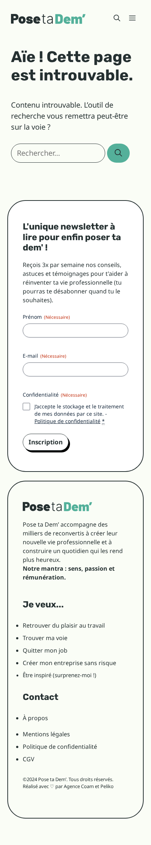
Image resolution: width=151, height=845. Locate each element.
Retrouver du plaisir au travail (64, 625)
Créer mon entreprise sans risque (69, 663)
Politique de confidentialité (67, 421)
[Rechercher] (118, 153)
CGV (28, 759)
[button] (117, 18)
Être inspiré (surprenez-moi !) (59, 675)
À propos (35, 718)
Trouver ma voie (45, 638)
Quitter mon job (45, 650)
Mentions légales (46, 734)
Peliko (107, 786)
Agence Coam (79, 786)
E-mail (44, 355)
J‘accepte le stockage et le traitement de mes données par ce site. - (79, 414)
